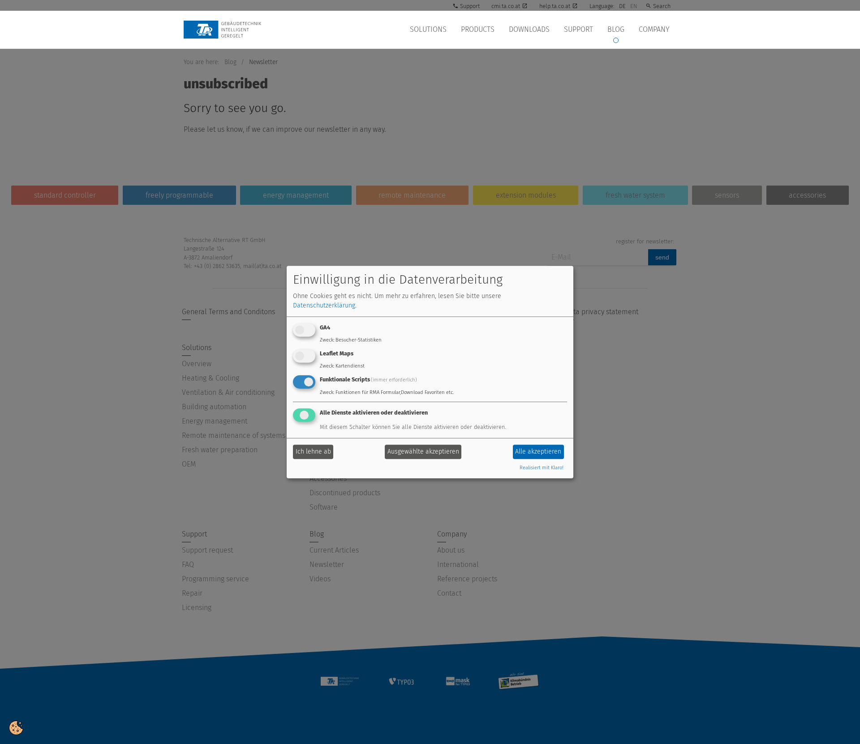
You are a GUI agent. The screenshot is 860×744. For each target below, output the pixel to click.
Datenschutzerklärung (324, 306)
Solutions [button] (428, 29)
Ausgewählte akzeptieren (423, 452)
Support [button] (578, 29)
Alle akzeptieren (538, 452)
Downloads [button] (529, 29)
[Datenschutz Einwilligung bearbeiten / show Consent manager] (16, 727)
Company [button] (654, 29)
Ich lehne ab (313, 452)
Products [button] (477, 29)
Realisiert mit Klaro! (541, 468)
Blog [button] (615, 29)
